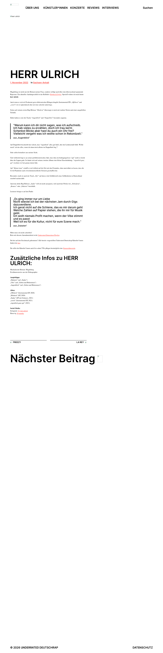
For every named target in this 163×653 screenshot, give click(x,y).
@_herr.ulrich (23, 311)
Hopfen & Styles (55, 94)
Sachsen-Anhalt (41, 83)
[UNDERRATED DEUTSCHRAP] (14, 8)
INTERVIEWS (110, 7)
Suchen (148, 7)
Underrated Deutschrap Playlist (48, 235)
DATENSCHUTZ (143, 647)
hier (18, 243)
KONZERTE (77, 7)
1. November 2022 (19, 83)
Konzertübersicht (69, 248)
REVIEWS (93, 7)
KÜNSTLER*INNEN (55, 7)
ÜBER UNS (32, 7)
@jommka (20, 313)
